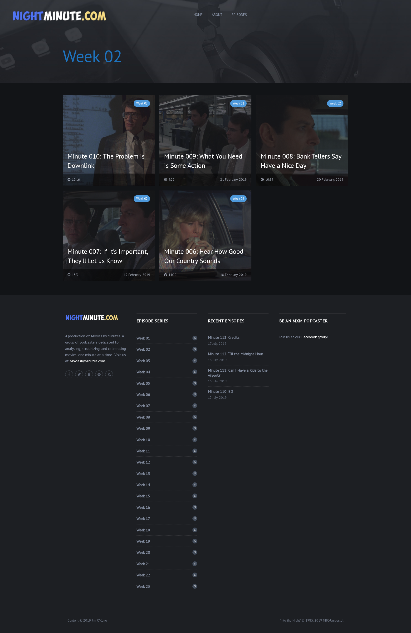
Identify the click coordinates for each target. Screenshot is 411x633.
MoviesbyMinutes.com (87, 361)
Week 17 (166, 518)
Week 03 (166, 360)
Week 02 (166, 349)
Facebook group (314, 336)
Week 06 (166, 394)
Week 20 (166, 552)
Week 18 (166, 530)
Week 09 (166, 428)
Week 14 (166, 484)
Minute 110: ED (220, 391)
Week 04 (166, 371)
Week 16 (166, 507)
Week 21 (166, 563)
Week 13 (166, 473)
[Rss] (109, 374)
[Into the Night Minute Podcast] (59, 15)
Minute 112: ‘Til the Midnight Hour (235, 353)
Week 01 (166, 338)
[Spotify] (99, 374)
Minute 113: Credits (224, 337)
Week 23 (166, 586)
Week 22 (166, 575)
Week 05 (166, 383)
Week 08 (166, 417)
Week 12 (166, 462)
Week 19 (166, 541)
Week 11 (166, 451)
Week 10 (166, 439)
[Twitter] (79, 374)
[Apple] (89, 374)
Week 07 (166, 405)
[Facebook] (69, 374)
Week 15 (166, 495)
